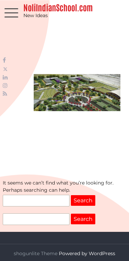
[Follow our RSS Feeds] (5, 94)
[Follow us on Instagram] (5, 86)
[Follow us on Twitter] (5, 69)
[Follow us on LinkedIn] (5, 77)
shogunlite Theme (36, 253)
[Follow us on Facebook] (4, 60)
